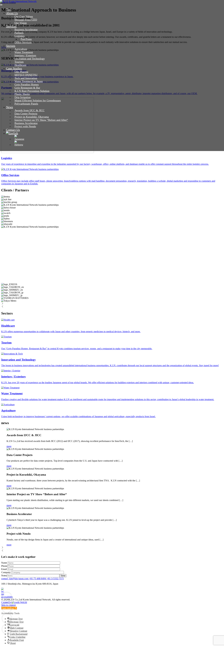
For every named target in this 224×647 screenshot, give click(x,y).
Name (4, 562)
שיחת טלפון (6, 629)
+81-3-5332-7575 (55, 578)
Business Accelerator (26, 29)
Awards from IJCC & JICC (29, 110)
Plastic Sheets (22, 94)
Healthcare (20, 65)
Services (11, 26)
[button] (15, 618)
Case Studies (14, 68)
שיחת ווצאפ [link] (6, 618)
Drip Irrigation (22, 97)
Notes (4, 575)
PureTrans (26, 39)
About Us (12, 13)
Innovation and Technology (29, 58)
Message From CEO (25, 19)
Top (8, 9)
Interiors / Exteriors (25, 55)
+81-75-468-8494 (38, 578)
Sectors (10, 45)
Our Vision (20, 22)
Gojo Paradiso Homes (26, 84)
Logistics (19, 35)
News (9, 107)
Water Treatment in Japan (28, 81)
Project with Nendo (25, 126)
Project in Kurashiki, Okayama (31, 116)
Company (6, 572)
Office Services (23, 42)
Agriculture (20, 49)
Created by (6, 602)
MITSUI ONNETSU (25, 74)
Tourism (19, 61)
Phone (4, 566)
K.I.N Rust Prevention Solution (31, 90)
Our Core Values (23, 16)
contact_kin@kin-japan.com (15, 578)
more (9, 446)
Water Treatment (23, 52)
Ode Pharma (21, 71)
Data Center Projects (25, 113)
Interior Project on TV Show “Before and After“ (41, 119)
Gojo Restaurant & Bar (27, 87)
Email (4, 569)
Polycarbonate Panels (26, 103)
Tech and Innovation (25, 78)
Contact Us (13, 129)
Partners (18, 32)
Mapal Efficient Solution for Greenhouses (37, 100)
